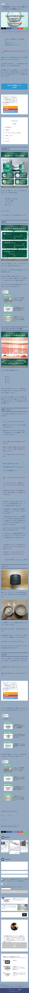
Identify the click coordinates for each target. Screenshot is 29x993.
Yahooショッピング (9, 111)
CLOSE (14, 123)
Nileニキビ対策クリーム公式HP (14, 86)
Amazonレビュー (19, 559)
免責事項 (19, 989)
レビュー (3, 4)
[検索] (24, 914)
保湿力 (7, 130)
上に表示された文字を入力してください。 (11, 887)
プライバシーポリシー (12, 989)
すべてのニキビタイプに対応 (13, 133)
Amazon (6, 107)
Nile (3, 826)
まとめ (7, 141)
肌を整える (9, 127)
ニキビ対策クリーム (9, 826)
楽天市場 (6, 109)
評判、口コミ (9, 135)
